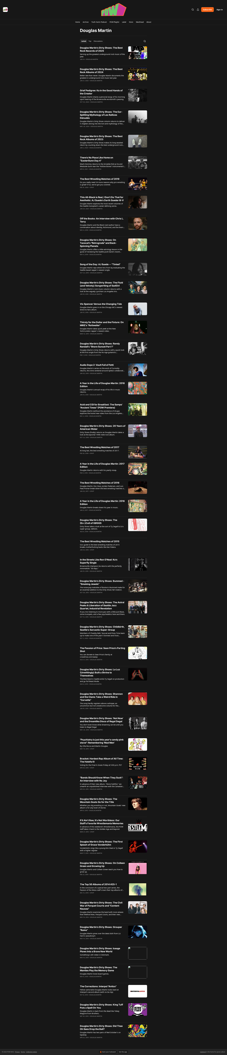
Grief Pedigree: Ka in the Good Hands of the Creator (101, 92)
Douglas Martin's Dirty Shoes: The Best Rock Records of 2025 (101, 49)
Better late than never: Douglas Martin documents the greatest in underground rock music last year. (102, 76)
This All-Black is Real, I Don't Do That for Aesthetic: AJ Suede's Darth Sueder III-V (102, 199)
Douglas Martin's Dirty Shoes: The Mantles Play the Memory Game (98, 969)
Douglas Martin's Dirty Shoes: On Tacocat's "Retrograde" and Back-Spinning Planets (98, 243)
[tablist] (92, 41)
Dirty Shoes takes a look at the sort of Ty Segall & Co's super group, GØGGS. (102, 527)
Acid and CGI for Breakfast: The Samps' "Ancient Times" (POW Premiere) (101, 406)
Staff (92, 187)
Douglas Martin (92, 59)
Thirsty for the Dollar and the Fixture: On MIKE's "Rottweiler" (102, 324)
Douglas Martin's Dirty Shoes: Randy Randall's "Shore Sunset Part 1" (100, 345)
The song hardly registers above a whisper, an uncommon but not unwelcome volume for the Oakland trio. (99, 704)
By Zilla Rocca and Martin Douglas (94, 746)
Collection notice (31, 1052)
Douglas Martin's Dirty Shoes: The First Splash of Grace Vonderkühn (101, 843)
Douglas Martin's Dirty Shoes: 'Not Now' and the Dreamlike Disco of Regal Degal (101, 720)
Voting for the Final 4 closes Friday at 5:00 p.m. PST (101, 765)
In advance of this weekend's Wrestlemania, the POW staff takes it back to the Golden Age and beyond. (101, 827)
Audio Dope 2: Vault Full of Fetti (97, 365)
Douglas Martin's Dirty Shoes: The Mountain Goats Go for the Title (98, 800)
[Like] (81, 83)
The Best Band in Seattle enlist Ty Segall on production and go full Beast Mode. (102, 680)
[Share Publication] (198, 9)
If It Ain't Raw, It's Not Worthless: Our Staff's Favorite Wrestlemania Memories (101, 822)
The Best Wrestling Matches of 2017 (99, 447)
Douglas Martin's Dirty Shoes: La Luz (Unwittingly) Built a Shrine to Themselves (100, 672)
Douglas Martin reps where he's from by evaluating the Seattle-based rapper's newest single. (102, 268)
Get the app (123, 1052)
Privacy (17, 1052)
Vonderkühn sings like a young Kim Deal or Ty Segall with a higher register (101, 849)
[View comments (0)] (96, 62)
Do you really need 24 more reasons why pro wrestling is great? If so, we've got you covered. (102, 183)
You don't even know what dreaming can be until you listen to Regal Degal (101, 725)
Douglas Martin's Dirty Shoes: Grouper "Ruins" (101, 929)
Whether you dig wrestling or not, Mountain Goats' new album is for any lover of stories (102, 806)
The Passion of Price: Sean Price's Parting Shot (102, 650)
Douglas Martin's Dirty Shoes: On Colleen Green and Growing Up (102, 864)
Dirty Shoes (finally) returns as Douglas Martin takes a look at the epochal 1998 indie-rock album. (102, 433)
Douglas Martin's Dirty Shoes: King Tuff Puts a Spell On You (101, 1006)
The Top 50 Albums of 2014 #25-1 (98, 884)
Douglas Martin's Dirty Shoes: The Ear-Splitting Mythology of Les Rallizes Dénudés (101, 115)
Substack (203, 1052)
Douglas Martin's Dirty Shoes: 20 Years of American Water (102, 427)
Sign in (220, 9)
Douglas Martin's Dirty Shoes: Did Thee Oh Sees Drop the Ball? (101, 1027)
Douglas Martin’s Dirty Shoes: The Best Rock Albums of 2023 (101, 138)
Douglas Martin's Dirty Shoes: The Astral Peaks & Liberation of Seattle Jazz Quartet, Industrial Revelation (102, 605)
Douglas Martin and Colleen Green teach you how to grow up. (101, 870)
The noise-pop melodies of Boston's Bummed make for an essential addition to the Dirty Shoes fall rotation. (102, 588)
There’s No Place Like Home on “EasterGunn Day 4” (96, 159)
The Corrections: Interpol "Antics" (98, 986)
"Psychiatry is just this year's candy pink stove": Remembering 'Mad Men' (102, 741)
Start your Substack (109, 1052)
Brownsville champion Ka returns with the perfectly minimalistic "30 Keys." (101, 567)
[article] (113, 55)
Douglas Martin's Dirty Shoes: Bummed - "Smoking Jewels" (102, 582)
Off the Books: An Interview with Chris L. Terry (102, 220)
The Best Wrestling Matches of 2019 (99, 179)
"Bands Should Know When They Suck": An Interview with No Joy (101, 779)
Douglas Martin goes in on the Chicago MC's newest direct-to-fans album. (101, 308)
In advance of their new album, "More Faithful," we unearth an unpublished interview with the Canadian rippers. (101, 785)
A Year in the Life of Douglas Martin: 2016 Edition (102, 503)
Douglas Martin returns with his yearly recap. (98, 470)
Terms (23, 1052)
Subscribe (207, 9)
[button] (77, 22)
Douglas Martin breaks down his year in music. (99, 507)
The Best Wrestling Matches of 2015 (99, 541)
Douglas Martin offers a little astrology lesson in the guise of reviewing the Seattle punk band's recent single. (101, 250)
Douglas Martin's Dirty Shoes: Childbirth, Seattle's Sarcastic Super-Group (102, 628)
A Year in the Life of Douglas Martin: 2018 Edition (102, 385)
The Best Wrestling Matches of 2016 (99, 482)
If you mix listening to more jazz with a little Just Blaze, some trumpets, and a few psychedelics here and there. (102, 613)
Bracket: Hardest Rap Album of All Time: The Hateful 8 (101, 760)
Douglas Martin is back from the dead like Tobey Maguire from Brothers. (99, 1012)
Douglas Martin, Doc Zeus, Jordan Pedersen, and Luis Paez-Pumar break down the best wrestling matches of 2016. (102, 487)
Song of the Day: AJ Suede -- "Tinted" (100, 264)
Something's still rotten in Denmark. (94, 955)
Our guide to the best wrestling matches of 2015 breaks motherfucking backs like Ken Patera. (100, 545)
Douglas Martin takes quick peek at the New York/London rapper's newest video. (98, 329)
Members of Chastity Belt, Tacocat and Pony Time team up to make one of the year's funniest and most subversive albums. (102, 634)
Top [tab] (90, 41)
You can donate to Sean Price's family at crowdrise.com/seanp (96, 655)
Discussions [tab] (98, 41)
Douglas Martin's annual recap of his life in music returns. (100, 390)
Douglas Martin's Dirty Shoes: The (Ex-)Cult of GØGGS (98, 521)
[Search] (192, 9)
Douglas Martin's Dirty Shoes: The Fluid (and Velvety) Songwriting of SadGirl (101, 284)
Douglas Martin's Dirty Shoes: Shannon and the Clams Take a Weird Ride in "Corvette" (101, 697)
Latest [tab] (83, 41)
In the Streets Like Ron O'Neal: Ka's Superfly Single (98, 561)
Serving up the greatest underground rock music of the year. (102, 55)
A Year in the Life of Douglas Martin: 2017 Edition (102, 465)
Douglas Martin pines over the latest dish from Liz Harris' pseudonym (100, 934)
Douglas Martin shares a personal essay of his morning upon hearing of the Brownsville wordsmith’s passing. (102, 98)
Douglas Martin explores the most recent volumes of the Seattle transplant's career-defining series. (101, 204)
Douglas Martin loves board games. (94, 974)
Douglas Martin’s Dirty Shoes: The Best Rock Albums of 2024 (101, 71)
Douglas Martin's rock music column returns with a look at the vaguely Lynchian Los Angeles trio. (101, 290)
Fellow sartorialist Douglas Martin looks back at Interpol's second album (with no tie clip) (99, 990)
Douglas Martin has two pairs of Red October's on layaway (100, 1033)
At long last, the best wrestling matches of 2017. (99, 450)
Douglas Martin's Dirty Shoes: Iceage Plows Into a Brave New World (100, 950)
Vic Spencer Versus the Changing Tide (101, 304)
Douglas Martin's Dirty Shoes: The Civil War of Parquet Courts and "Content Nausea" (101, 905)
